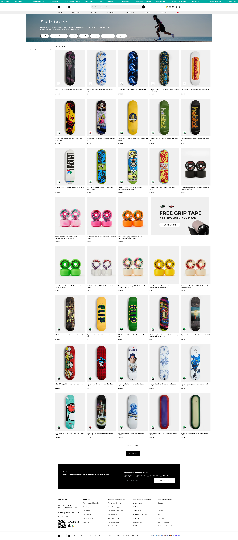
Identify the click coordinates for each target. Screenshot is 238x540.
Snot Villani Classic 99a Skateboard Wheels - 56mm (101, 237)
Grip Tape (121, 36)
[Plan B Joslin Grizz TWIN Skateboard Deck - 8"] (70, 412)
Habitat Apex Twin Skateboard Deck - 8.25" (70, 188)
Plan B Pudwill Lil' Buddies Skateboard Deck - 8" (131, 384)
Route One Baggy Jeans (116, 507)
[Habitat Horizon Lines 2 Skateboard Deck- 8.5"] (164, 117)
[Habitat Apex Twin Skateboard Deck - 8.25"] (70, 166)
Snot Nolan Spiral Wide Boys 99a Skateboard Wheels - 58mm (66, 237)
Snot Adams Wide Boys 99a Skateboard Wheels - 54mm (131, 286)
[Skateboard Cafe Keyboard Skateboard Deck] (133, 412)
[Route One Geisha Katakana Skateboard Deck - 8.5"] (70, 117)
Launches (147, 12)
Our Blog (86, 507)
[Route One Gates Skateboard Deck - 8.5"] (70, 68)
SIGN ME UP (164, 480)
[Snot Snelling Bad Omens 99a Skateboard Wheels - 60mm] (195, 166)
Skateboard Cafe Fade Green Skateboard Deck (194, 433)
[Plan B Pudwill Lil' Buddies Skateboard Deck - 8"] (133, 363)
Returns (160, 507)
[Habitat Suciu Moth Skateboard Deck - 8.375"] (164, 166)
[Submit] (143, 6)
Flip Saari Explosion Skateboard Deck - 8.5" (195, 335)
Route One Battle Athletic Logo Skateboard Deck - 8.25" (164, 90)
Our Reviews (87, 514)
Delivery (160, 510)
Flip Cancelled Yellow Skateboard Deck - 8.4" (100, 335)
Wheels (84, 36)
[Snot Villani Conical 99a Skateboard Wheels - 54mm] (101, 265)
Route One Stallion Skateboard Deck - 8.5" (132, 89)
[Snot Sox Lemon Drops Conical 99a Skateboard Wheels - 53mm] (164, 265)
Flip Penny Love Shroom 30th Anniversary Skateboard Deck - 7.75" (163, 335)
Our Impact (86, 510)
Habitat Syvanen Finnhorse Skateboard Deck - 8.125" (100, 188)
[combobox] (118, 7)
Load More (133, 453)
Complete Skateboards (59, 36)
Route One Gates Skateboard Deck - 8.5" (69, 89)
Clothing (94, 12)
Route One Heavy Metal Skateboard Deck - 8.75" (101, 139)
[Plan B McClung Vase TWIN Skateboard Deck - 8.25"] (195, 363)
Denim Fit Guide (163, 522)
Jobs (84, 526)
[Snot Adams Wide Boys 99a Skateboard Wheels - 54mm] (133, 265)
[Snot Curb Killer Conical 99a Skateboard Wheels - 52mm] (195, 265)
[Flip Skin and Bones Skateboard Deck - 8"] (70, 314)
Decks (45, 36)
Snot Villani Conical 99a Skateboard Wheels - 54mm (101, 286)
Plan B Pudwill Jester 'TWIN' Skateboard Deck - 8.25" (100, 384)
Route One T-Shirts (114, 518)
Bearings (94, 36)
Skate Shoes (76, 12)
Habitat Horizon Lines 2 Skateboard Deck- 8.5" (163, 139)
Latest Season (137, 503)
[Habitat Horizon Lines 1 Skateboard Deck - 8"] (195, 117)
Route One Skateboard (115, 526)
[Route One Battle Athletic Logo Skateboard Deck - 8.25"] (164, 68)
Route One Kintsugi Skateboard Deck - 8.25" (100, 90)
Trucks (74, 36)
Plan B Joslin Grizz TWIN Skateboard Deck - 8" (69, 433)
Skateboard (130, 12)
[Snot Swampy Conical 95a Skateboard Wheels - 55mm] (70, 265)
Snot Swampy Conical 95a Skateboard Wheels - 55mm (68, 286)
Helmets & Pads (108, 36)
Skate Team (86, 522)
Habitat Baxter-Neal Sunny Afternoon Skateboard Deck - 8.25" (130, 188)
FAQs (160, 514)
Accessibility (109, 535)
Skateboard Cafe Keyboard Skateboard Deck (131, 433)
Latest (60, 12)
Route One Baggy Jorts (115, 510)
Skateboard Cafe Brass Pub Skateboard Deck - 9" (100, 433)
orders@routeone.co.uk (68, 512)
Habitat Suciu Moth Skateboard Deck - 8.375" (162, 188)
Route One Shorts (114, 514)
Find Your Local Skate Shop (91, 503)
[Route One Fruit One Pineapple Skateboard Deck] (133, 117)
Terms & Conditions (79, 535)
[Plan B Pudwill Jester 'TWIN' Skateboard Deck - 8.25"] (101, 363)
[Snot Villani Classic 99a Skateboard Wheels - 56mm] (101, 216)
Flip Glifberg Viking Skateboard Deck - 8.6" (69, 384)
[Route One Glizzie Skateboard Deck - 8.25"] (195, 68)
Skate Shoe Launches (140, 514)
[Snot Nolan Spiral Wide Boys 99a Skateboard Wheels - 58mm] (70, 216)
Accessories (111, 12)
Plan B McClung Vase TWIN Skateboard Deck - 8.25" (194, 384)
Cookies (89, 535)
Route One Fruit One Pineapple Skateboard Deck (133, 139)
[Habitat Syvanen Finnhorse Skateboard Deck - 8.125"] (101, 166)
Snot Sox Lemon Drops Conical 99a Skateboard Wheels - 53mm (161, 286)
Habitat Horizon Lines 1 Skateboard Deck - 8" (195, 139)
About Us (164, 12)
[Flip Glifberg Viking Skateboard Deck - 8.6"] (70, 363)
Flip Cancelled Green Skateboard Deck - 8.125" (131, 335)
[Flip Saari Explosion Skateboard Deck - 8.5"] (195, 314)
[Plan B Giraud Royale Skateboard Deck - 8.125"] (164, 363)
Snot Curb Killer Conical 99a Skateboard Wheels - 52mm (194, 286)
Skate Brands (137, 522)
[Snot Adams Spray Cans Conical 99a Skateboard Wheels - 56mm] (133, 216)
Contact (160, 503)
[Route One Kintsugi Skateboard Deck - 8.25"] (101, 68)
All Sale (135, 526)
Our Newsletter (88, 518)
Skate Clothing (138, 507)
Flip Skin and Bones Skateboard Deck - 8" (69, 335)
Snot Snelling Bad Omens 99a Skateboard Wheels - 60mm (195, 188)
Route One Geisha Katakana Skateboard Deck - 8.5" (68, 139)
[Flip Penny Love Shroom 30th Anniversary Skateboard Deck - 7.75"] (164, 314)
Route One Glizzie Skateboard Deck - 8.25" (195, 89)
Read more (75, 29)
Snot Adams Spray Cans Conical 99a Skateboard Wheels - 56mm (130, 237)
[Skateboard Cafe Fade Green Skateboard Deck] (195, 412)
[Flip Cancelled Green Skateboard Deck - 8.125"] (133, 314)
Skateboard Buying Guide (166, 526)
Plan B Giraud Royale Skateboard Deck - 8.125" (162, 384)
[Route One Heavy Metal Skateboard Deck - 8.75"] (101, 117)
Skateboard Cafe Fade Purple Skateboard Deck (163, 433)
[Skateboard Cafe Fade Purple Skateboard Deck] (164, 412)
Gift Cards (161, 518)
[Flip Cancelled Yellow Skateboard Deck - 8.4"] (101, 314)
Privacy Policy (98, 535)
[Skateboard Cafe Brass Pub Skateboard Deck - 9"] (101, 412)
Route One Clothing (114, 503)
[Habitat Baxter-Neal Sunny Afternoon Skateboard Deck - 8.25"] (133, 166)
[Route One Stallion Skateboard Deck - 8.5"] (133, 68)
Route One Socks (113, 522)
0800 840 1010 (64, 505)
